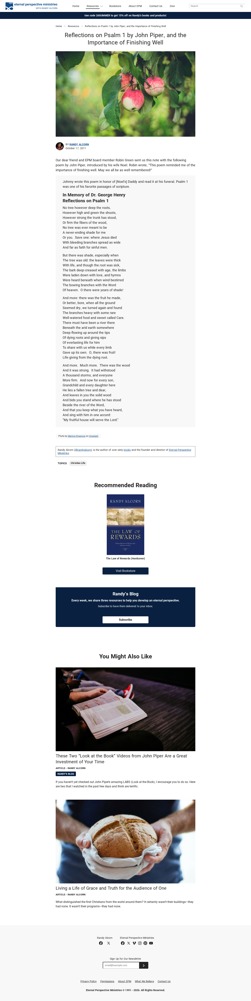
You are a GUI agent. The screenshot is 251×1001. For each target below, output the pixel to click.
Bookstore (115, 6)
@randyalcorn (83, 449)
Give (172, 6)
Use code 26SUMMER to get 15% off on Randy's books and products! (126, 15)
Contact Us (155, 6)
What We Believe (144, 981)
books (127, 449)
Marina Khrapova (76, 436)
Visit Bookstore (125, 571)
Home (75, 6)
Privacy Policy (88, 981)
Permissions (107, 981)
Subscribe (125, 619)
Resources (73, 26)
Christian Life (78, 463)
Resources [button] (93, 6)
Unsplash (93, 436)
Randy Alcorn (79, 144)
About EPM (135, 6)
